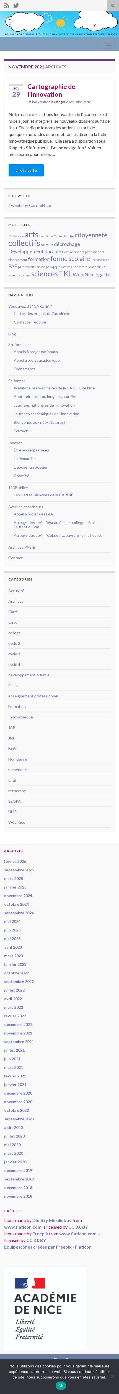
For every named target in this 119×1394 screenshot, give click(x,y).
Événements (25, 368)
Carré (13, 611)
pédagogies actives (59, 267)
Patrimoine (37, 267)
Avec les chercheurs (25, 506)
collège (14, 632)
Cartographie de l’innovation (51, 90)
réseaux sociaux (19, 275)
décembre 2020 (18, 1093)
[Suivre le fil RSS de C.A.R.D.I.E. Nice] (6, 5)
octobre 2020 (16, 1110)
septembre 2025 (19, 869)
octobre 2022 (16, 973)
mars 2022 (13, 1007)
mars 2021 (13, 1067)
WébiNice (16, 822)
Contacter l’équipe (30, 322)
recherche (17, 790)
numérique (17, 769)
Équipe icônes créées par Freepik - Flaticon (48, 1246)
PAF (12, 266)
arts (31, 234)
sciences (44, 273)
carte (87, 102)
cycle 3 (14, 653)
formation (39, 259)
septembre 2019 (19, 1179)
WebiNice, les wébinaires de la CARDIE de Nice (54, 388)
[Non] (112, 1376)
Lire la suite (26, 170)
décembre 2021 (18, 1024)
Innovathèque (20, 717)
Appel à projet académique (37, 360)
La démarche (25, 458)
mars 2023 (13, 955)
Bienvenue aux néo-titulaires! (39, 422)
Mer (106, 259)
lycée (12, 748)
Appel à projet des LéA (33, 514)
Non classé (17, 759)
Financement (17, 259)
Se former (16, 380)
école (13, 685)
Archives (16, 601)
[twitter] (16, 5)
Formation (17, 706)
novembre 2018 (18, 1196)
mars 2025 (13, 878)
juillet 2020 (14, 1136)
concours (47, 245)
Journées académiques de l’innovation (46, 413)
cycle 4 (14, 664)
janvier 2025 (15, 887)
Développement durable (34, 251)
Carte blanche (64, 236)
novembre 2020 (18, 1101)
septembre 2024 (19, 912)
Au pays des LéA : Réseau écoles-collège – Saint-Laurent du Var (56, 524)
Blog (12, 334)
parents (23, 267)
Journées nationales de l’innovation (44, 405)
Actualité (75, 102)
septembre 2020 (19, 1118)
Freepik (40, 1233)
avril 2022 (13, 998)
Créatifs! (21, 475)
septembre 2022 (19, 981)
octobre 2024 (16, 904)
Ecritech (21, 430)
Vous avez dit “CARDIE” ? (30, 306)
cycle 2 (14, 643)
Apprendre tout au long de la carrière (45, 396)
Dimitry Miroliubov (52, 1220)
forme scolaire (70, 258)
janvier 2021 (15, 1084)
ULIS (12, 811)
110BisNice (16, 236)
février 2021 (15, 1076)
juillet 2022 (14, 990)
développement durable (29, 674)
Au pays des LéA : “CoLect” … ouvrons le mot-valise (58, 535)
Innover (15, 442)
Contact (15, 557)
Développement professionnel (83, 252)
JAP (11, 727)
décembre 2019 (18, 1170)
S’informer (17, 344)
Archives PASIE (21, 547)
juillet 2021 (14, 1050)
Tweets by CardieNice (29, 205)
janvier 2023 (15, 964)
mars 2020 (13, 1153)
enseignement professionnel (33, 696)
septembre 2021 (19, 1041)
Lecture (96, 259)
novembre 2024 (18, 895)
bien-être (46, 236)
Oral (12, 780)
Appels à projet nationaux (36, 351)
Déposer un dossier (31, 467)
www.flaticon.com (23, 1226)
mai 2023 (12, 938)
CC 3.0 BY (78, 1226)
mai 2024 (12, 921)
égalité (102, 275)
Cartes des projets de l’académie (42, 313)
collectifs (24, 243)
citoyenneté (91, 235)
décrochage (67, 244)
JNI (11, 738)
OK (61, 1385)
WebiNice (84, 275)
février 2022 (15, 1015)
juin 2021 (12, 1058)
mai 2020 (12, 1144)
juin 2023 (12, 930)
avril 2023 (13, 947)
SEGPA (14, 801)
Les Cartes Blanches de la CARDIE (43, 494)
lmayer (37, 102)
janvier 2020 (15, 1161)
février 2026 (15, 861)
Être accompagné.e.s (32, 450)
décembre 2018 (18, 1187)
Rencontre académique (89, 267)
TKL (65, 273)
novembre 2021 (18, 1033)
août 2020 (13, 1127)
